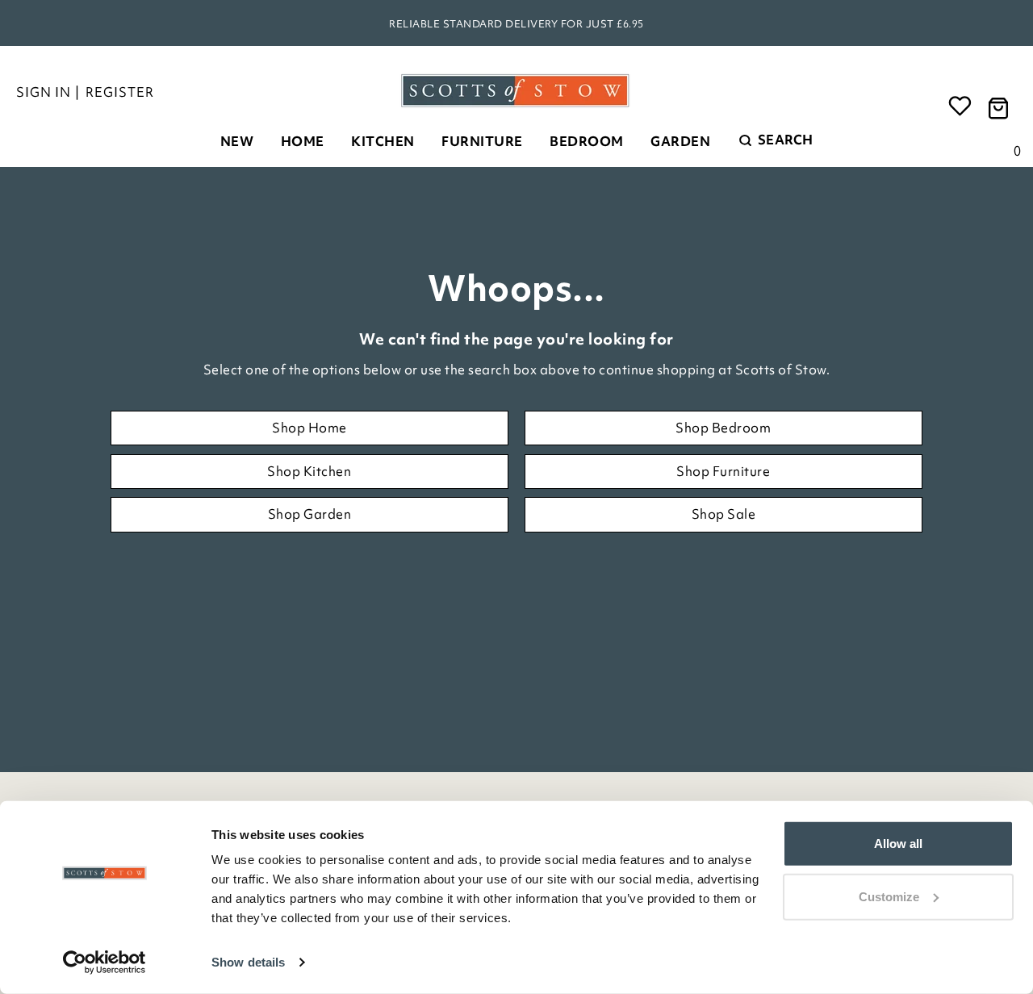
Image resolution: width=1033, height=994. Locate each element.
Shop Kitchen (309, 471)
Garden (680, 141)
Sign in (43, 92)
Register (120, 92)
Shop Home (309, 427)
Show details (248, 962)
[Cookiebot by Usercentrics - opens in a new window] (104, 962)
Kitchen (383, 141)
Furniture (482, 141)
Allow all (898, 843)
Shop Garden (310, 514)
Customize (889, 896)
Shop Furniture (723, 471)
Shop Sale (724, 514)
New (237, 141)
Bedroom (587, 141)
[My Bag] (1001, 107)
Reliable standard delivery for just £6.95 (516, 24)
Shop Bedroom (723, 427)
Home (302, 141)
